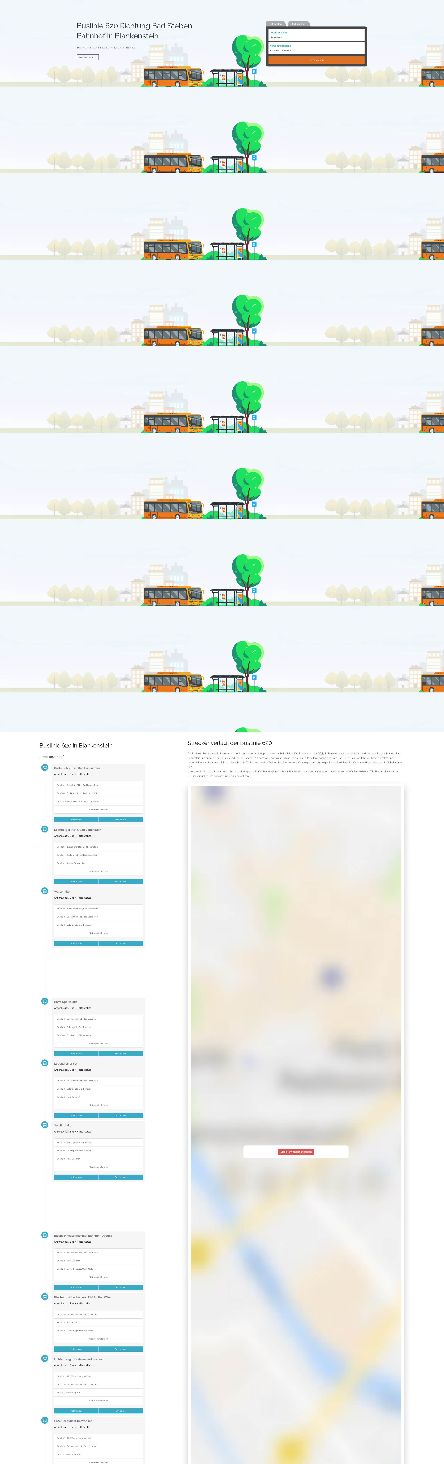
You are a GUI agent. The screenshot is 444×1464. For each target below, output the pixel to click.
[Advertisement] (92, 972)
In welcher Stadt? (278, 33)
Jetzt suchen (316, 60)
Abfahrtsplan (76, 819)
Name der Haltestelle (280, 46)
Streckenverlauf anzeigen (296, 1151)
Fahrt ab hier (121, 819)
